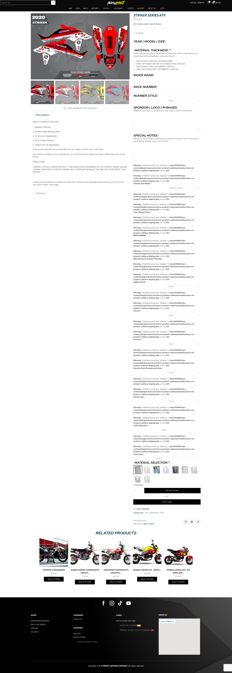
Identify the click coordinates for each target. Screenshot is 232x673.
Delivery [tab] (41, 193)
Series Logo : (139, 397)
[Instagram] (185, 521)
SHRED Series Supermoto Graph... (85, 571)
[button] (80, 108)
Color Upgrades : (141, 425)
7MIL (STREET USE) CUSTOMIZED (155, 66)
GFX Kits (106, 8)
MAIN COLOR (139, 282)
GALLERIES (140, 8)
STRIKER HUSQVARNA (54, 570)
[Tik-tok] (120, 603)
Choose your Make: (143, 183)
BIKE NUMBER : (140, 235)
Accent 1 (137, 311)
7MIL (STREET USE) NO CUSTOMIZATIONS (154, 61)
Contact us (151, 8)
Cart (162, 8)
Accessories (118, 8)
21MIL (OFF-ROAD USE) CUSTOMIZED (157, 69)
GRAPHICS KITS (156, 512)
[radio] (138, 469)
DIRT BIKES (94, 8)
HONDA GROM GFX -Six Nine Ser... (178, 571)
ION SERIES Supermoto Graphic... (116, 571)
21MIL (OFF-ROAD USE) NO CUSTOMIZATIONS (160, 64)
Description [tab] (43, 114)
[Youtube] (192, 521)
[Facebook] (103, 603)
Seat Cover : (139, 454)
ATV (146, 512)
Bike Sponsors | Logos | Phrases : (148, 259)
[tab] (80, 115)
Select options (53, 579)
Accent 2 (137, 339)
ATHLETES (130, 8)
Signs (78, 8)
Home (70, 8)
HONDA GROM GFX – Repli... (147, 570)
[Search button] (53, 3)
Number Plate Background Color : (148, 368)
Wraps (85, 8)
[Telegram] (198, 521)
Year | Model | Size (142, 212)
